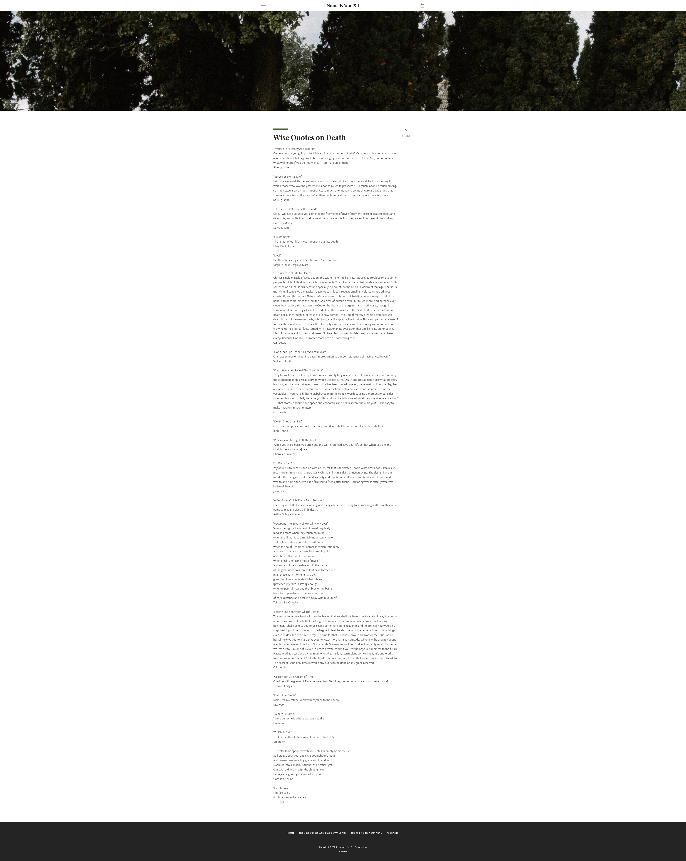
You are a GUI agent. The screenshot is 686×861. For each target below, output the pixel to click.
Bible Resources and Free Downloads (322, 833)
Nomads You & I (343, 5)
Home (290, 833)
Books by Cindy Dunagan (366, 833)
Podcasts (393, 833)
